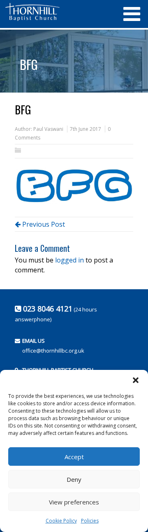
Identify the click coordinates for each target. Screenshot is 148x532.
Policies (90, 520)
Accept (74, 457)
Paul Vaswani (48, 128)
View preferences (74, 502)
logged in (69, 260)
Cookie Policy (61, 520)
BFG (29, 64)
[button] (136, 380)
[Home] (59, 12)
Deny (74, 479)
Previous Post (43, 224)
